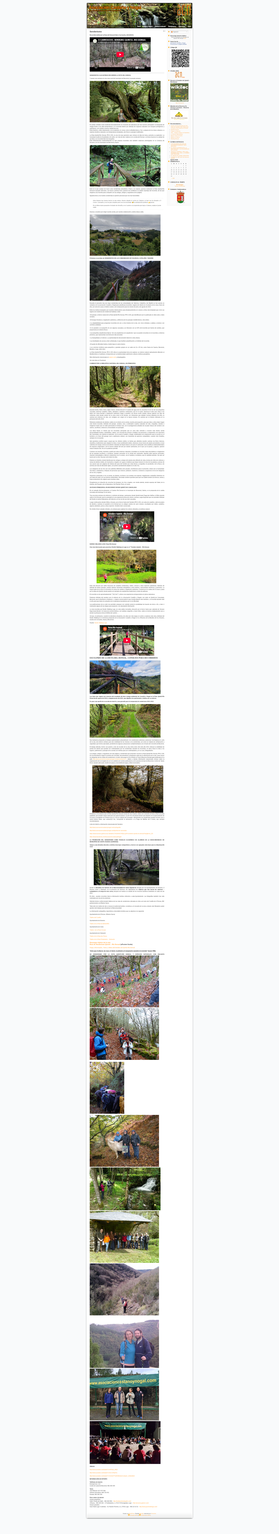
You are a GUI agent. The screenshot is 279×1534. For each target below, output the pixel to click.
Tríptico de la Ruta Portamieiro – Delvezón (102, 939)
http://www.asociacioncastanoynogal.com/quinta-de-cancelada (108, 830)
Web (189, 26)
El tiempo (179, 185)
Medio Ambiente (160, 26)
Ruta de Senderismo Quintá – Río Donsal (105, 944)
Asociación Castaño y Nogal (115, 7)
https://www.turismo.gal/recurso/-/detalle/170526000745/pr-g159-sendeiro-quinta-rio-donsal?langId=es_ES (121, 833)
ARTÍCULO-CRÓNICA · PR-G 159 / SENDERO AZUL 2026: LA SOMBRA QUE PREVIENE (180, 153)
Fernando (153, 1513)
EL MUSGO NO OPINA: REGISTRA (180, 155)
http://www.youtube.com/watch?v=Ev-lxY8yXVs (103, 1473)
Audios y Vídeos (147, 26)
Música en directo (175, 137)
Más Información (180, 103)
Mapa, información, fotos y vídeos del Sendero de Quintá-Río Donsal (112, 947)
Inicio (139, 26)
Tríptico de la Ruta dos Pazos (98, 936)
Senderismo (172, 26)
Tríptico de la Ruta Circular (98, 930)
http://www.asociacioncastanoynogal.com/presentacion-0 (109, 759)
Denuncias (181, 26)
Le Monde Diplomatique (177, 134)
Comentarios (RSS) (146, 1515)
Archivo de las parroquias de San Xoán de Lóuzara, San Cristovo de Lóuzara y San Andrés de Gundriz (179, 127)
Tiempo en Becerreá (180, 186)
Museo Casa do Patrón (177, 135)
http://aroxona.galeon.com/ (141, 1503)
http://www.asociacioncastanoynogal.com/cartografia (105, 827)
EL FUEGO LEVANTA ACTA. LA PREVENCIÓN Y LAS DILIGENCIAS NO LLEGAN (180, 149)
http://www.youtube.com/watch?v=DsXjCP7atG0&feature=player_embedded (112, 1476)
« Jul (173, 178)
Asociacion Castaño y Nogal (177, 43)
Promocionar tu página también (178, 44)
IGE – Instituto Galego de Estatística (180, 132)
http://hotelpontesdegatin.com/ (122, 1501)
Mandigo (141, 1513)
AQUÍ (184, 38)
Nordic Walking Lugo (100, 623)
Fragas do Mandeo (175, 131)
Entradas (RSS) (134, 1515)
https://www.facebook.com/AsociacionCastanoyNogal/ (105, 837)
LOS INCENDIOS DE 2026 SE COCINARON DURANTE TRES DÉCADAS (178, 145)
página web (112, 357)
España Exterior (175, 129)
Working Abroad (175, 138)
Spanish (175, 32)
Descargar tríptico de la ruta (100, 942)
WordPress (131, 1513)
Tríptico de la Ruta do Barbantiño (99, 923)
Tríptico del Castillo (95, 917)
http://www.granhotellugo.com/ (148, 1506)
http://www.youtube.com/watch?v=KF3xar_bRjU (104, 1469)
